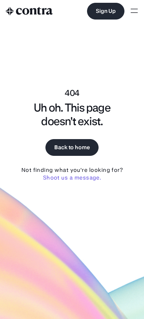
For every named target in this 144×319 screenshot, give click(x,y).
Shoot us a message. (72, 178)
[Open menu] (134, 11)
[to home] (29, 11)
